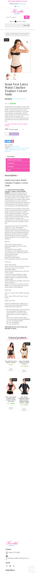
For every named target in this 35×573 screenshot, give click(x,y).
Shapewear (12, 150)
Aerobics (11, 148)
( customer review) (19, 99)
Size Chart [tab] (10, 167)
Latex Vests (14, 33)
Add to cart (14, 134)
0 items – (21, 21)
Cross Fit (18, 148)
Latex (23, 148)
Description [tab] (11, 156)
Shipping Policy (22, 3)
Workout (8, 151)
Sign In (12, 21)
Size (6, 129)
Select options (11, 369)
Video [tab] (9, 170)
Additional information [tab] (14, 160)
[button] (27, 42)
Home (8, 33)
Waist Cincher (21, 150)
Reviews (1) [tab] (10, 163)
